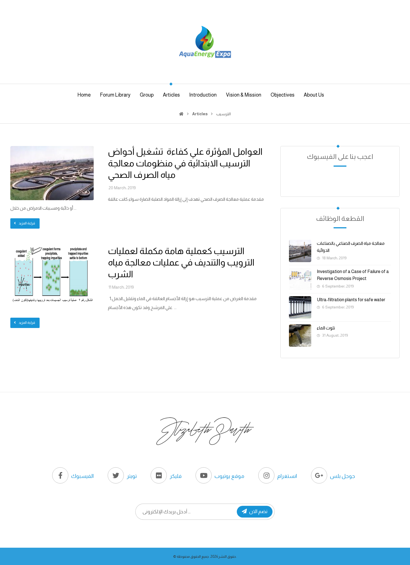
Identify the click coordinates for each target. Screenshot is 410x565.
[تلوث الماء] (300, 335)
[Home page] (181, 114)
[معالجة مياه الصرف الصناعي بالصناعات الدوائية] (300, 251)
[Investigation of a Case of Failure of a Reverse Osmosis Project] (300, 279)
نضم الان (258, 511)
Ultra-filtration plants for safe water (351, 299)
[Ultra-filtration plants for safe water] (300, 307)
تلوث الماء (326, 327)
